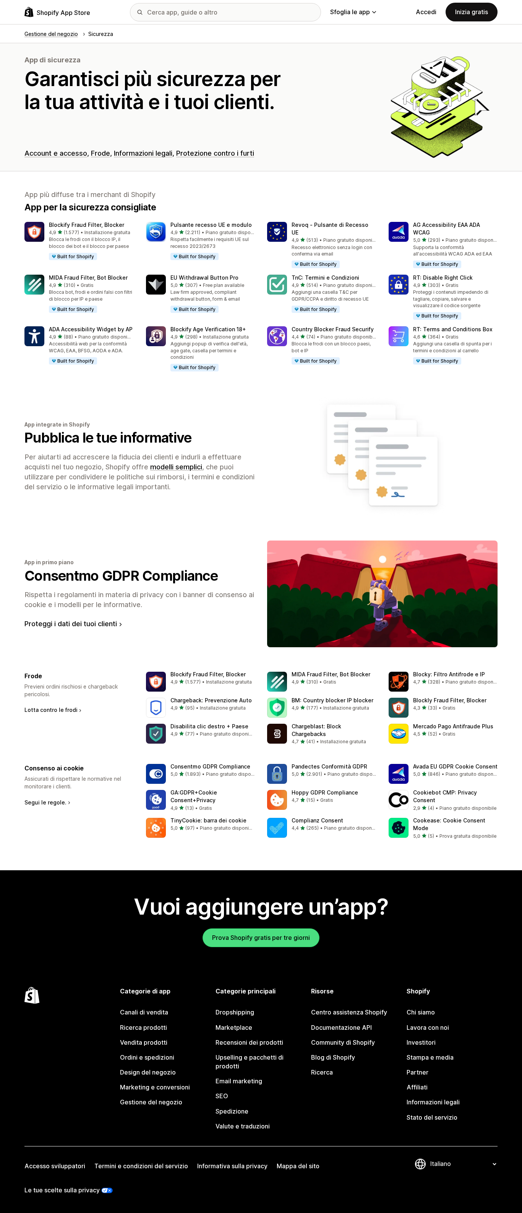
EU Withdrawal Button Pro (204, 277)
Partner (417, 1072)
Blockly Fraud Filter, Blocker (449, 700)
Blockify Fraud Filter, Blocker (86, 224)
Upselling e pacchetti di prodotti (250, 1061)
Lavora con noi (428, 1027)
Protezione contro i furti (215, 153)
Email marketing (239, 1081)
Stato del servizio (432, 1117)
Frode (100, 153)
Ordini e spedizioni (147, 1057)
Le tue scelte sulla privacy (62, 1190)
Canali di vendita (144, 1012)
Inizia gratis (471, 12)
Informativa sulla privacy (232, 1166)
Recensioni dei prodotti (249, 1042)
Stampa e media (430, 1057)
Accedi (426, 12)
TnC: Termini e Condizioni (325, 277)
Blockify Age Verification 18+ (208, 329)
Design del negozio (148, 1072)
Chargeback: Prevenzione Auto (211, 700)
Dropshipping (235, 1012)
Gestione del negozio (151, 1102)
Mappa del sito (298, 1166)
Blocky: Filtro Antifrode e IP (449, 674)
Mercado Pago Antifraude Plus (453, 726)
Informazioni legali (143, 153)
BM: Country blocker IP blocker (332, 700)
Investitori (421, 1042)
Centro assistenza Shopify (349, 1012)
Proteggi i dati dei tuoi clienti (70, 624)
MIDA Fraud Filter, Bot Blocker (88, 277)
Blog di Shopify (333, 1057)
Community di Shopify (343, 1042)
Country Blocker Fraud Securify (333, 329)
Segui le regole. (45, 802)
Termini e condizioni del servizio (141, 1166)
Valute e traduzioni (243, 1126)
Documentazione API (341, 1027)
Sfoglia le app (350, 12)
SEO (222, 1096)
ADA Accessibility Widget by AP (91, 329)
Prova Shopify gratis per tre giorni (261, 937)
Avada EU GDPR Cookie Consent (455, 766)
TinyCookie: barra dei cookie (208, 820)
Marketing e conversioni (155, 1087)
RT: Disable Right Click (443, 277)
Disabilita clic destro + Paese (209, 726)
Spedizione (232, 1111)
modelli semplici (176, 467)
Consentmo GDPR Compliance (121, 575)
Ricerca (322, 1072)
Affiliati (417, 1087)
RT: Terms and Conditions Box (453, 329)
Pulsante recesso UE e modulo (211, 224)
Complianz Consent (317, 820)
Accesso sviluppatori (54, 1166)
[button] (79, 241)
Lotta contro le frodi (51, 710)
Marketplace (234, 1027)
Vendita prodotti (143, 1042)
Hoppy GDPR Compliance (325, 792)
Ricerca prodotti (143, 1027)
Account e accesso (55, 153)
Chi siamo (421, 1012)
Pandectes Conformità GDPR (329, 766)
